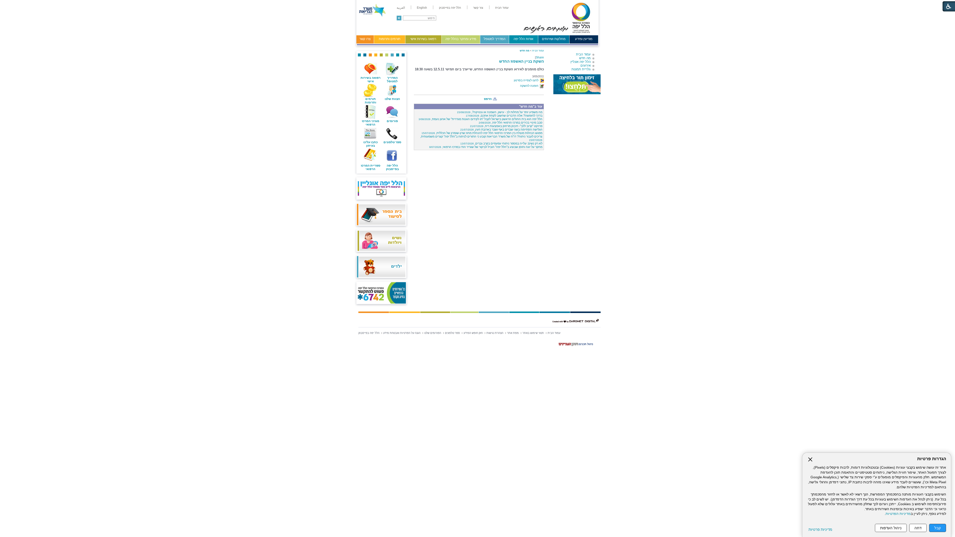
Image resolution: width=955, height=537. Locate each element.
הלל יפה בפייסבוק (392, 167)
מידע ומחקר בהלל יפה (460, 39)
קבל (937, 528)
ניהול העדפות (891, 528)
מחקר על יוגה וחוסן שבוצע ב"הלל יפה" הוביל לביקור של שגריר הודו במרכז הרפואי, (485, 147)
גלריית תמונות (581, 69)
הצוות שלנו (392, 99)
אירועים (585, 65)
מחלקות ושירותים (554, 39)
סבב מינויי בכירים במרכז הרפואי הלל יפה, (510, 122)
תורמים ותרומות (389, 39)
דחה (917, 528)
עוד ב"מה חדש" (530, 106)
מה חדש (585, 58)
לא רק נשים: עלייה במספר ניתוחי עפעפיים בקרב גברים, (501, 143)
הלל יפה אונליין (581, 62)
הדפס (488, 99)
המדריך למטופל (494, 39)
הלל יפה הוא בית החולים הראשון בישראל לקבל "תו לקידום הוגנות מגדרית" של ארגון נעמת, (480, 119)
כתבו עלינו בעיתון (370, 143)
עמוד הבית (583, 54)
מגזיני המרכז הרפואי (370, 122)
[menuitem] (502, 7)
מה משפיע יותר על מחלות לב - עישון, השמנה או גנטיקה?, (499, 112)
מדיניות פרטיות (820, 529)
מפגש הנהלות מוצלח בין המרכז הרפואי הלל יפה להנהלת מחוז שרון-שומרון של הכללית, (482, 133)
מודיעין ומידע (583, 39)
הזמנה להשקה (530, 86)
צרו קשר (365, 39)
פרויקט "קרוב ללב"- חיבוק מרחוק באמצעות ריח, (506, 126)
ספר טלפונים (392, 142)
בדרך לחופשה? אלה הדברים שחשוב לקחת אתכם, (504, 115)
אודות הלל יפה (523, 39)
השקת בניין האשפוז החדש (521, 61)
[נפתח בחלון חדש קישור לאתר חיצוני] (577, 84)
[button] (399, 18)
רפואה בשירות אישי (423, 39)
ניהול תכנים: (585, 344)
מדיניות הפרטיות (898, 514)
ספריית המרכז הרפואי (370, 167)
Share (540, 57)
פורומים (392, 121)
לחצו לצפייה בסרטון (527, 80)
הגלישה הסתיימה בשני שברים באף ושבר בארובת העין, (501, 129)
